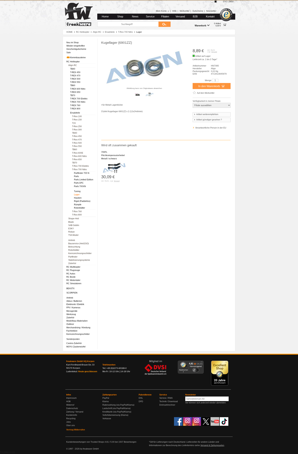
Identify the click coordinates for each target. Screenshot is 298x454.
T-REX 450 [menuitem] (75, 72)
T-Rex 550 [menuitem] (77, 146)
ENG (225, 1)
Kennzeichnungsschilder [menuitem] (80, 253)
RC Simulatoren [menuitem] (73, 283)
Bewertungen (130, 442)
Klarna (105, 401)
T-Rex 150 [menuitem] (77, 119)
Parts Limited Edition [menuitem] (83, 179)
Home (105, 16)
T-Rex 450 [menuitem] (77, 136)
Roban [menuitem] (71, 232)
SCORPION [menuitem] (71, 293)
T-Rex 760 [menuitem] (77, 211)
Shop (120, 16)
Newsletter (211, 11)
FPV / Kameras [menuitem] (73, 307)
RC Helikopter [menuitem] (73, 61)
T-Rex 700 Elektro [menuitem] (80, 166)
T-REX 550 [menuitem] (75, 82)
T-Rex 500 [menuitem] (77, 143)
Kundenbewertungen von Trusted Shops (85, 442)
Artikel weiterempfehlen (207, 114)
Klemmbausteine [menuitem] (78, 57)
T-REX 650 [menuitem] (75, 92)
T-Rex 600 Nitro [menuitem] (79, 156)
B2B (195, 16)
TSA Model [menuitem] (73, 235)
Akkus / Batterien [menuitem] (74, 301)
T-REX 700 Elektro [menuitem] (78, 98)
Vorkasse (106, 418)
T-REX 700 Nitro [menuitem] (77, 102)
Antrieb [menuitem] (71, 240)
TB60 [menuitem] (72, 85)
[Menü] (202, 363)
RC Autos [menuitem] (70, 273)
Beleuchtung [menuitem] (74, 247)
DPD (141, 401)
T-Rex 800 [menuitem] (77, 215)
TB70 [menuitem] (72, 95)
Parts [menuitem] (76, 176)
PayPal (105, 398)
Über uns (70, 425)
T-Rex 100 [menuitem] (77, 116)
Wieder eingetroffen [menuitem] (75, 46)
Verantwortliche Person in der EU (210, 128)
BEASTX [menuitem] (70, 288)
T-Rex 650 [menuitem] (77, 159)
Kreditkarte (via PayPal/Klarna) (116, 412)
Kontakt (210, 16)
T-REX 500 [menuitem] (75, 79)
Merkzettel (184, 11)
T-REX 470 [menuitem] (75, 75)
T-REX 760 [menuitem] (75, 105)
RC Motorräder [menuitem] (73, 280)
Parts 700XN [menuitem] (80, 186)
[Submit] (164, 24)
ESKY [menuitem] (71, 228)
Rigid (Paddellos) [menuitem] (82, 201)
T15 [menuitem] (74, 123)
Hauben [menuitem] (78, 198)
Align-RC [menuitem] (72, 65)
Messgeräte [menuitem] (71, 311)
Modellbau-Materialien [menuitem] (77, 321)
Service (150, 16)
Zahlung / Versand (74, 412)
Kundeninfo (71, 415)
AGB (68, 401)
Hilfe (174, 11)
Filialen (165, 16)
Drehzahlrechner (167, 405)
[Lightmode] (212, 2)
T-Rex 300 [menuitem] (77, 129)
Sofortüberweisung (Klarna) (115, 415)
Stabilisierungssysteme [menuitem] (79, 260)
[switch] (195, 370)
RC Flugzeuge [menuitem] (73, 270)
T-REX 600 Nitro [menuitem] (77, 89)
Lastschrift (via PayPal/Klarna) (116, 408)
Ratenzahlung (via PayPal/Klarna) (118, 405)
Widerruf (70, 405)
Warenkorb (200, 25)
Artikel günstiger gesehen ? (209, 119)
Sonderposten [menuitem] (73, 339)
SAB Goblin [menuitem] (73, 225)
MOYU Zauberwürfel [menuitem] (76, 346)
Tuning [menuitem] (77, 191)
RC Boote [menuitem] (71, 277)
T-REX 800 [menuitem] (75, 108)
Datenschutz (72, 408)
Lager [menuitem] (77, 194)
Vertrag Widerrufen (75, 430)
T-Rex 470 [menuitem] (77, 139)
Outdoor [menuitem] (70, 324)
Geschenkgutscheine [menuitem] (76, 49)
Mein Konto (161, 11)
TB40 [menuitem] (72, 69)
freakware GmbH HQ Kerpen (80, 361)
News (135, 16)
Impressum (71, 398)
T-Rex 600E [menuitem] (77, 153)
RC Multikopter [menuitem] (73, 267)
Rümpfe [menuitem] (77, 204)
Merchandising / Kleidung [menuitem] (78, 327)
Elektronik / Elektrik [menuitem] (75, 304)
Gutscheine (197, 11)
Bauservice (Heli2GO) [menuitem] (78, 243)
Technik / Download (168, 401)
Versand (180, 16)
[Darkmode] (216, 2)
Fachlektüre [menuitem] (71, 331)
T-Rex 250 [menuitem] (77, 126)
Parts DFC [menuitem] (79, 183)
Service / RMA (166, 398)
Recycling (71, 418)
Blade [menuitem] (71, 222)
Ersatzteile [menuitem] (75, 113)
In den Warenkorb (209, 86)
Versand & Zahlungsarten (212, 445)
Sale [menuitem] (68, 52)
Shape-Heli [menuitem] (73, 218)
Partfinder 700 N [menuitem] (81, 173)
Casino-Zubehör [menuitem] (74, 343)
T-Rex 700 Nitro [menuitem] (79, 169)
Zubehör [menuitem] (72, 263)
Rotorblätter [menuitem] (79, 208)
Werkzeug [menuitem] (71, 314)
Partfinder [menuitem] (72, 257)
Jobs (68, 422)
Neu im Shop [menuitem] (72, 42)
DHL (141, 398)
